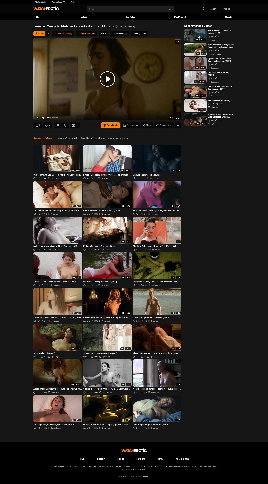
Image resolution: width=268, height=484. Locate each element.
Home (39, 17)
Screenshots (132, 125)
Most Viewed (180, 17)
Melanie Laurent (88, 34)
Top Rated (130, 17)
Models (228, 17)
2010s (103, 34)
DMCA (160, 459)
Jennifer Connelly (64, 34)
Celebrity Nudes (139, 34)
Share (148, 125)
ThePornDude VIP (58, 2)
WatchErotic (129, 476)
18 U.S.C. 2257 (182, 459)
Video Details (112, 125)
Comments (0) (166, 125)
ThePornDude (40, 2)
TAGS (73, 2)
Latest (84, 17)
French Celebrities (119, 34)
